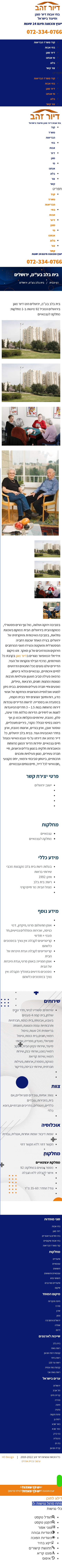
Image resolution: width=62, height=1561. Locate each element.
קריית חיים (55, 1395)
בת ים (57, 1443)
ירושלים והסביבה (52, 1320)
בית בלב (56, 1343)
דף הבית (54, 282)
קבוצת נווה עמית (52, 1367)
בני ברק (56, 1433)
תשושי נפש (55, 1278)
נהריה (57, 1400)
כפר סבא (56, 1428)
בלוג (52, 63)
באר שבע (56, 1424)
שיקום (57, 1287)
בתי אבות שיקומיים (51, 1240)
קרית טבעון (55, 1448)
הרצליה (56, 1438)
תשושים (56, 1268)
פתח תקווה (55, 1414)
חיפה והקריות (54, 1301)
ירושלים (56, 1385)
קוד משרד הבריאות (44, 42)
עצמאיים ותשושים (52, 1273)
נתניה (57, 1409)
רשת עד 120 (54, 1362)
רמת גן (57, 1419)
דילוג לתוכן (54, 1498)
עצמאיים (56, 1263)
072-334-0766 (44, 32)
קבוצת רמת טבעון (52, 1353)
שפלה (57, 1325)
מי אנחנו (50, 58)
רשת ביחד (55, 1357)
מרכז (57, 1305)
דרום (58, 1330)
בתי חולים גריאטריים (51, 1235)
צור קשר (50, 68)
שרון (58, 1310)
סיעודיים (56, 1258)
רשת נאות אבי (54, 1372)
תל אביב (56, 1390)
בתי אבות (50, 47)
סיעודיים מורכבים (52, 1282)
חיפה (58, 1404)
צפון (58, 1315)
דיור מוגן (50, 52)
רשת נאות (55, 1348)
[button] (31, 73)
